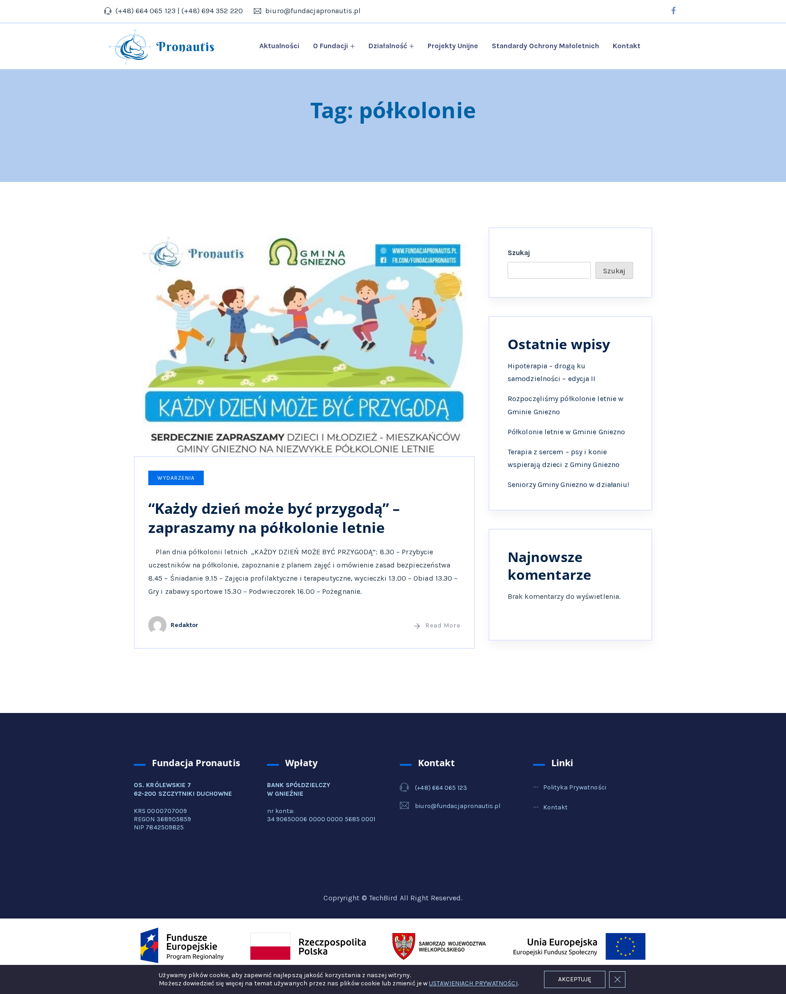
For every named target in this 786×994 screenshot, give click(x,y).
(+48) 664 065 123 (441, 788)
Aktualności (279, 45)
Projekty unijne (453, 45)
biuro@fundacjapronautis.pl (457, 806)
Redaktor (184, 625)
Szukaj (519, 252)
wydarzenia (176, 478)
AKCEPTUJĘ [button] (574, 979)
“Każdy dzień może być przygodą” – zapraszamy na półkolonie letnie (274, 517)
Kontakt (626, 45)
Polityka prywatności (574, 787)
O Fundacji (330, 45)
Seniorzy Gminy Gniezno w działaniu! (569, 484)
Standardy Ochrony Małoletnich (545, 45)
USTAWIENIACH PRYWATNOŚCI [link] (473, 983)
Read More (442, 625)
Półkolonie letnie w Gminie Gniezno (566, 431)
